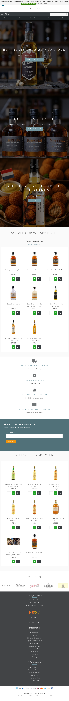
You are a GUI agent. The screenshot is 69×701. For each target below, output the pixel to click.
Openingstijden (34, 632)
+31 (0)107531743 (35, 602)
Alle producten (34, 680)
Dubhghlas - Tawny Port (13, 270)
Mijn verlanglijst (34, 678)
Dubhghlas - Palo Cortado (56, 270)
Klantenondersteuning (34, 638)
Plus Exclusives (34, 667)
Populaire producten (34, 244)
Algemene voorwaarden (34, 640)
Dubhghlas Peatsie (13, 304)
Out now (34, 200)
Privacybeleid (34, 643)
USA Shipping (34, 654)
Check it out (34, 129)
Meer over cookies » (42, 3)
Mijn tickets (34, 675)
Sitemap (34, 657)
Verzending (34, 651)
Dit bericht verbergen (28, 3)
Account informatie (34, 670)
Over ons (34, 635)
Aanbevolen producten (34, 241)
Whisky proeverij (34, 622)
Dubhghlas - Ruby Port (34, 270)
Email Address (11, 432)
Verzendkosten (34, 649)
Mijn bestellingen (34, 672)
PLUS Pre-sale (34, 60)
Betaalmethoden (34, 646)
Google (53, 695)
